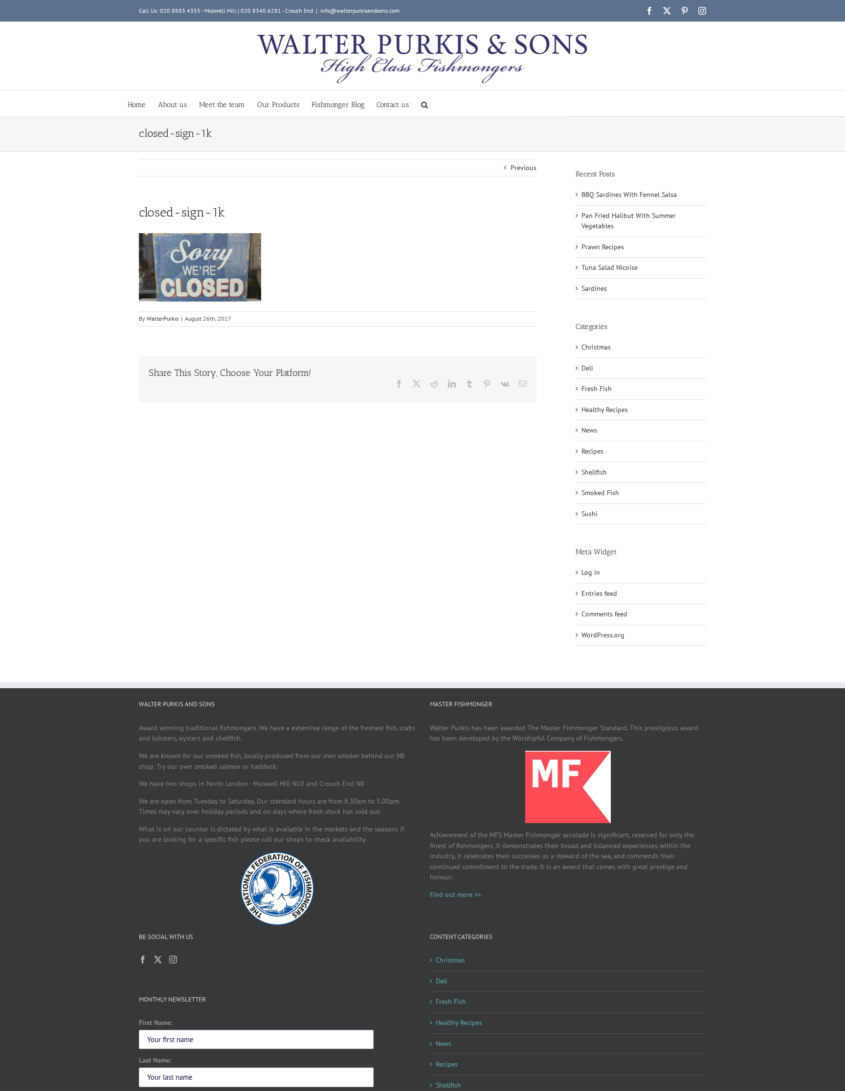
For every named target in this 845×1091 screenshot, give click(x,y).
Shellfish (594, 472)
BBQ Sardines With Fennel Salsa (629, 194)
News (589, 430)
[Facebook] (143, 959)
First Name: (156, 1022)
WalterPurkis (162, 318)
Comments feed (604, 614)
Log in (590, 572)
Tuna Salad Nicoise (609, 267)
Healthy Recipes (604, 409)
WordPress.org (602, 635)
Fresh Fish (596, 388)
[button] (424, 104)
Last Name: (155, 1060)
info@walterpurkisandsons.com (360, 10)
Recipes (592, 451)
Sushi (589, 513)
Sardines (594, 288)
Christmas (596, 347)
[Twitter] (158, 959)
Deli (587, 368)
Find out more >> (455, 894)
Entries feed (599, 593)
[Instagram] (173, 959)
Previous (523, 167)
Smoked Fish (600, 492)
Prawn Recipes (602, 246)
